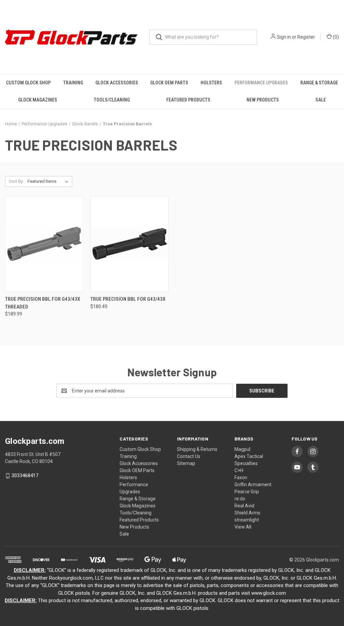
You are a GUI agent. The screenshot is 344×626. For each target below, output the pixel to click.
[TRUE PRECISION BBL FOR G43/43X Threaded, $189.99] (44, 244)
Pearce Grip (246, 491)
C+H (238, 470)
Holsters (211, 82)
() (335, 37)
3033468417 (24, 476)
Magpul (242, 449)
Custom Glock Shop (28, 82)
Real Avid (244, 505)
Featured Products (188, 99)
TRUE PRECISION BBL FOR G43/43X (127, 299)
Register (306, 37)
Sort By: (16, 181)
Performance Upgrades (261, 82)
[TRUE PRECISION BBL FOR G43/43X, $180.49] (129, 244)
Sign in (284, 37)
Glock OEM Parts (169, 82)
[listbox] (49, 181)
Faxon (240, 477)
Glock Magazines (37, 99)
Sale (320, 99)
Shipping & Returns (197, 449)
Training (73, 82)
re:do (239, 498)
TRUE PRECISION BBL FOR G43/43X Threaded (42, 303)
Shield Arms (247, 512)
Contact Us (188, 456)
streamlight (246, 520)
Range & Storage (319, 82)
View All (242, 527)
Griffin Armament (252, 484)
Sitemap (186, 463)
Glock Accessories (116, 82)
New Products (263, 99)
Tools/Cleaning (112, 99)
